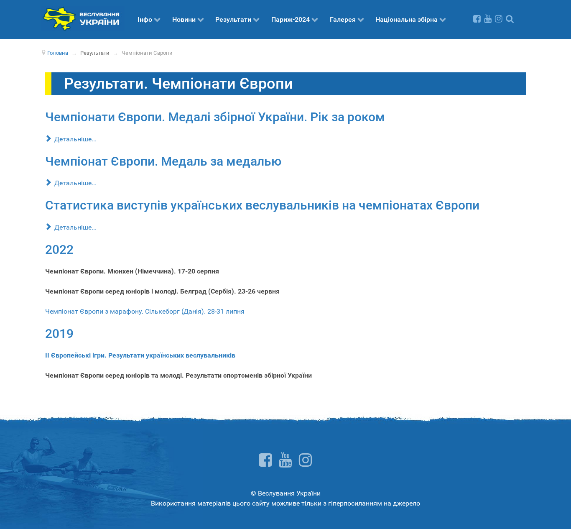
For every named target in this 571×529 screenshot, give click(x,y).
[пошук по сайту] (510, 18)
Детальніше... (75, 139)
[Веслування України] (83, 18)
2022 (59, 249)
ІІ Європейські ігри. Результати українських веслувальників (140, 355)
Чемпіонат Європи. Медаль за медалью (163, 161)
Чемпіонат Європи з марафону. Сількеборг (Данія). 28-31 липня (145, 311)
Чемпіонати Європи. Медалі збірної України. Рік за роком (215, 117)
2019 (59, 333)
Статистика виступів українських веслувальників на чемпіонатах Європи (262, 205)
